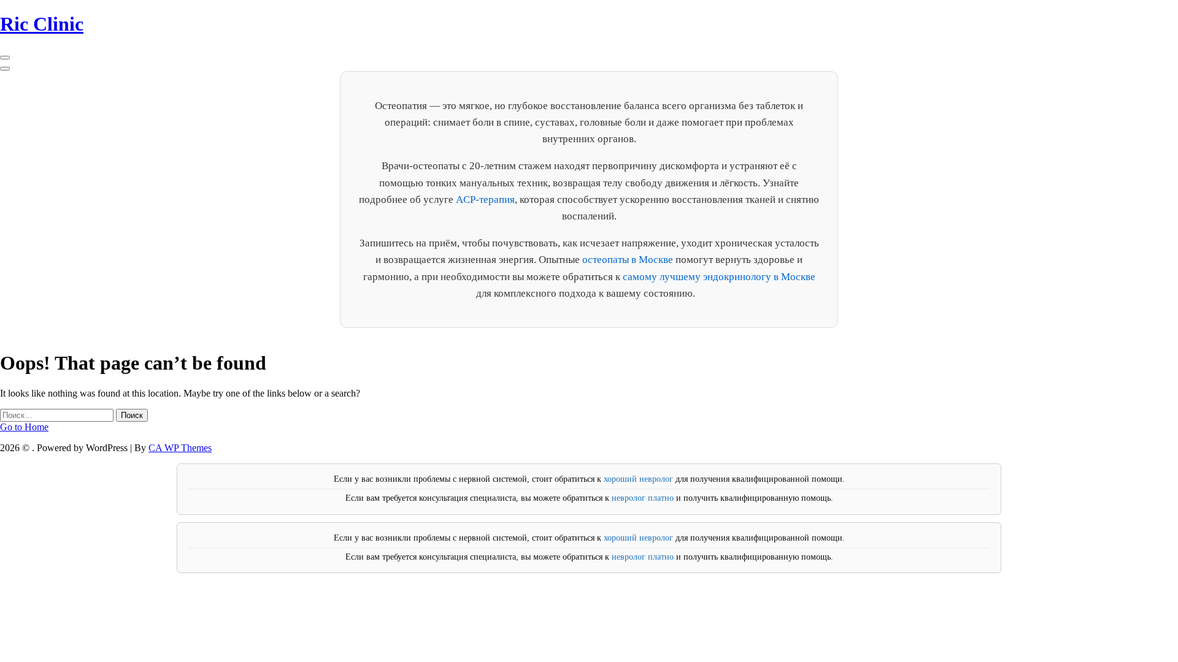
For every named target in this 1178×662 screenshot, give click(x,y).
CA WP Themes (180, 448)
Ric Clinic (41, 24)
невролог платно (643, 498)
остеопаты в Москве (627, 259)
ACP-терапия (485, 199)
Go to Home (24, 427)
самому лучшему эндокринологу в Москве (719, 277)
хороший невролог (638, 479)
